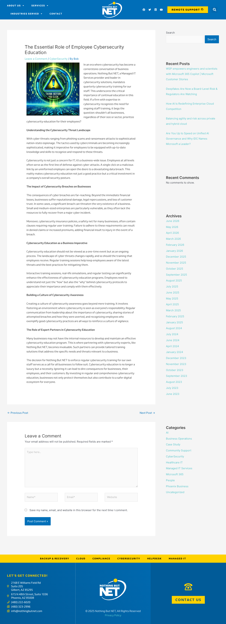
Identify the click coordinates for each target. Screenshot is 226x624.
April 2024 (172, 346)
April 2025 (172, 304)
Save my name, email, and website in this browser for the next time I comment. (78, 510)
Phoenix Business (177, 486)
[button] (214, 10)
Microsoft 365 (174, 474)
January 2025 (174, 322)
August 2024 (174, 328)
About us (14, 5)
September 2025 (176, 274)
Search (170, 32)
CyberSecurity (58, 58)
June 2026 (172, 221)
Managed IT (177, 558)
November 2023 (176, 364)
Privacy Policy (113, 615)
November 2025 (176, 262)
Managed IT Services (179, 468)
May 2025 (172, 298)
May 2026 (172, 227)
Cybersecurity (128, 558)
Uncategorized (175, 492)
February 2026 (175, 244)
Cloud (80, 558)
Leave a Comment (36, 58)
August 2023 (174, 382)
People (170, 480)
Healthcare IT (174, 462)
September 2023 (176, 376)
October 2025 (174, 268)
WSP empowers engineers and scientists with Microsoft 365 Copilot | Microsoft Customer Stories (191, 74)
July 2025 (172, 286)
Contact (56, 13)
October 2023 (174, 370)
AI (167, 432)
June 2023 (172, 394)
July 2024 (172, 334)
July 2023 (172, 388)
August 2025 (174, 280)
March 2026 (173, 238)
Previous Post (17, 412)
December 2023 (176, 358)
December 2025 (176, 256)
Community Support (178, 450)
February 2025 (175, 316)
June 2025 (172, 292)
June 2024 (172, 340)
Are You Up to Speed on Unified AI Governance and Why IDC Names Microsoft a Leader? (187, 139)
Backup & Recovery (54, 558)
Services (38, 5)
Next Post (147, 412)
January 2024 (174, 352)
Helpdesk (154, 558)
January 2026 (174, 250)
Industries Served (25, 13)
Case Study (173, 444)
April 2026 (172, 232)
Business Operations (179, 438)
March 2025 (173, 310)
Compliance (101, 558)
